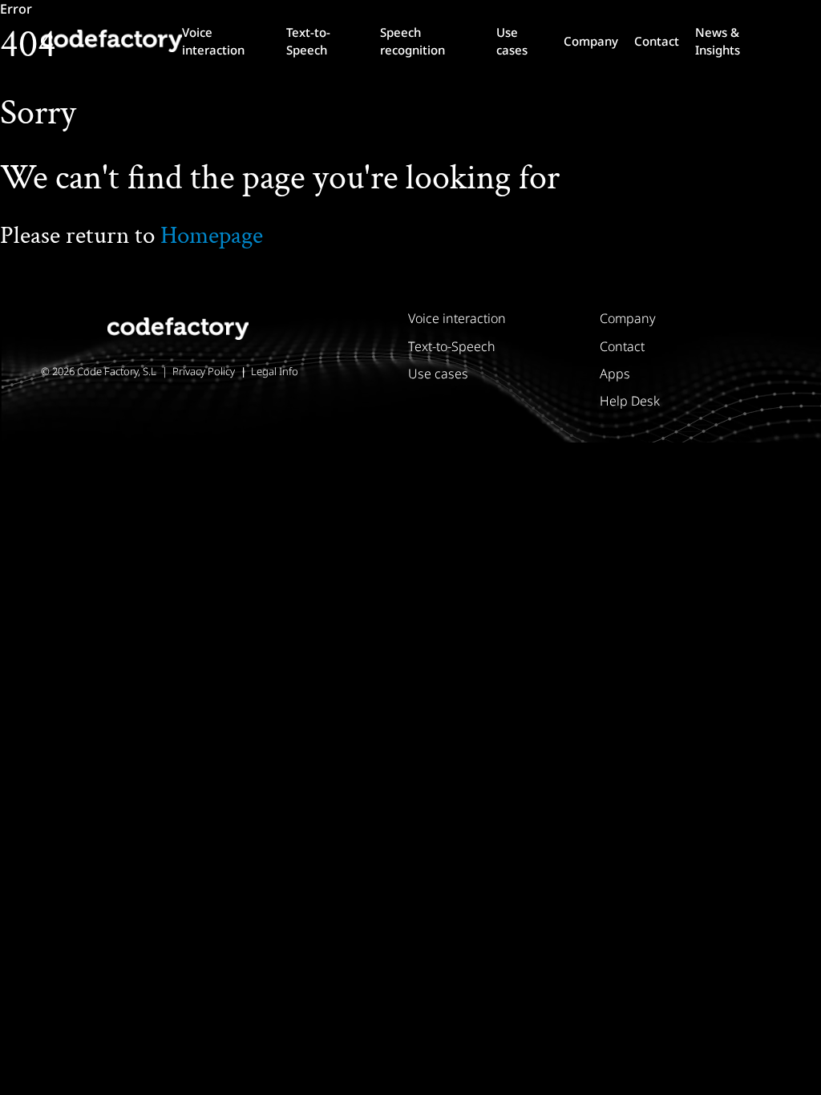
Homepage (211, 236)
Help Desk (630, 401)
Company (591, 41)
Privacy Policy (203, 371)
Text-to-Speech (308, 41)
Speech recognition (412, 41)
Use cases (512, 41)
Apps (615, 373)
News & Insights (717, 41)
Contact (656, 41)
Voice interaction (213, 41)
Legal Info (274, 371)
